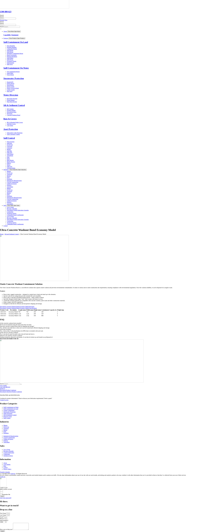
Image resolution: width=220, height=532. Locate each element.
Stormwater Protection (13, 78)
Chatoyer (12, 473)
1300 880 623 (5, 11)
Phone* (2, 518)
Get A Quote (10, 207)
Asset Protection (10, 129)
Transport (9, 174)
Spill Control (9, 138)
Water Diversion (10, 95)
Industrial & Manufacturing (14, 180)
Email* (2, 517)
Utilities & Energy (12, 183)
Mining (9, 171)
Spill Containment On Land (15, 42)
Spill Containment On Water (16, 68)
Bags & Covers (10, 119)
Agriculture (10, 187)
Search (2, 15)
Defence (9, 185)
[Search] (21, 384)
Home (1, 234)
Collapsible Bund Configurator (15, 215)
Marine (9, 176)
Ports (8, 177)
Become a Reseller (12, 208)
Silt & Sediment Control (14, 105)
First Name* (3, 513)
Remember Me (6, 494)
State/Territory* (4, 520)
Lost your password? (5, 498)
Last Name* (3, 515)
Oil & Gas (9, 173)
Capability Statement (10, 35)
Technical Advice (11, 213)
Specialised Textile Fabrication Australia (18, 210)
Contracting (10, 212)
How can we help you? (6, 529)
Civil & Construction (12, 182)
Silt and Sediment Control (12, 234)
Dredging (9, 179)
